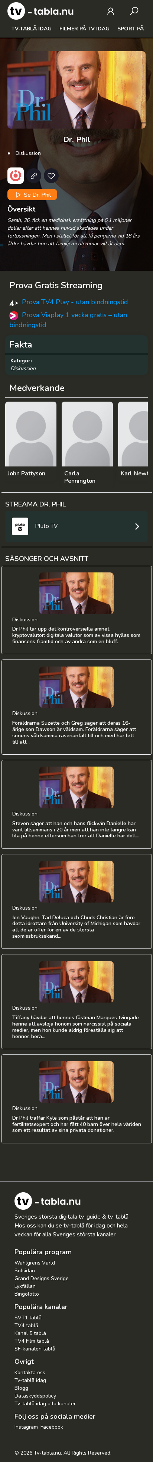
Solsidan (24, 1270)
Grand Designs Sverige (41, 1278)
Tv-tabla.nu (47, 1452)
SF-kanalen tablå (34, 1348)
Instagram (26, 1427)
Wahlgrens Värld (34, 1262)
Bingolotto (26, 1293)
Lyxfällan (25, 1286)
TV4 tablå (26, 1325)
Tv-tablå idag (32, 28)
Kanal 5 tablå (30, 1333)
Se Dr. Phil (36, 195)
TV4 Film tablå (31, 1341)
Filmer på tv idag (84, 28)
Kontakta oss (29, 1372)
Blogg (21, 1388)
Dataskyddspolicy (35, 1395)
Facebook (51, 1427)
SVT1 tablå (28, 1317)
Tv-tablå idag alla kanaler (45, 1403)
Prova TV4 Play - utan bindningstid (75, 302)
